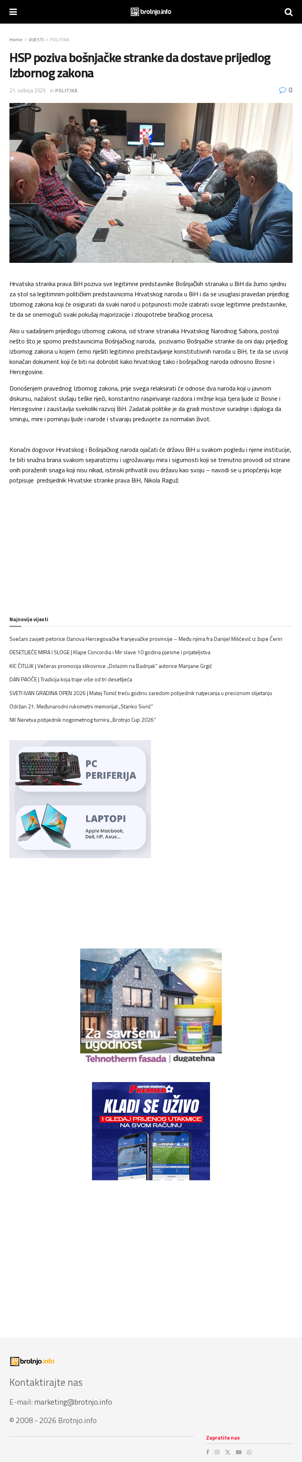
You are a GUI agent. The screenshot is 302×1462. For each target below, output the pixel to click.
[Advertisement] (151, 1251)
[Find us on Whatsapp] (249, 1452)
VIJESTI (36, 39)
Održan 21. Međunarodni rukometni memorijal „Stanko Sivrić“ (81, 706)
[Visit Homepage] (151, 12)
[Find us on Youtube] (238, 1452)
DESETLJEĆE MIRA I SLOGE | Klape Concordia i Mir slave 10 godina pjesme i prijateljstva (109, 652)
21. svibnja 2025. (27, 90)
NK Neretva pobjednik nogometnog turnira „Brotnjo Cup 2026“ (82, 719)
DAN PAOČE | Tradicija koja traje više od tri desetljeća (70, 679)
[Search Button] (289, 12)
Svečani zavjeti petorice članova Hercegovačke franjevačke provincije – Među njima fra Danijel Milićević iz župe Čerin (145, 639)
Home (15, 39)
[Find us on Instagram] (217, 1452)
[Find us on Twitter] (227, 1452)
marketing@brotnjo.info (73, 1401)
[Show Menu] (13, 12)
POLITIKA (59, 39)
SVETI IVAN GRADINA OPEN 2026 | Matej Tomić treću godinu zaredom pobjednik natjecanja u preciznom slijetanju (140, 693)
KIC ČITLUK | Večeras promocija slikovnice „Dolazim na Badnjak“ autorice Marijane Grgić (110, 666)
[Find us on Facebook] (207, 1452)
